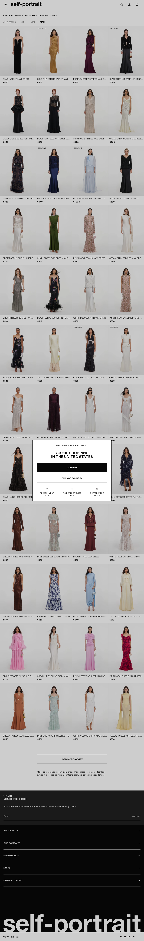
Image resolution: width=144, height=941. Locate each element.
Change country (72, 478)
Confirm (72, 467)
